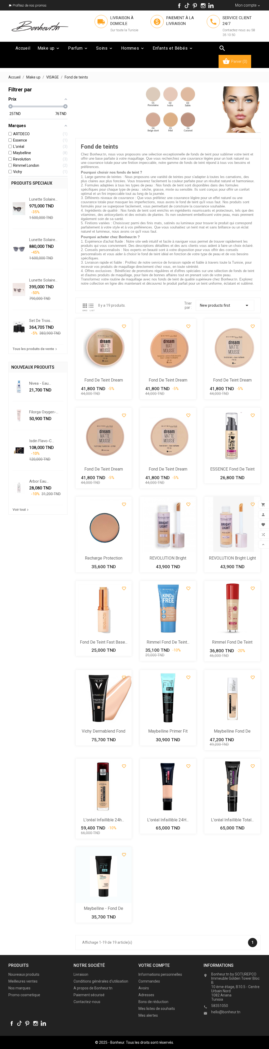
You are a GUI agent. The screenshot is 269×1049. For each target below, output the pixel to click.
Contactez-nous (87, 1002)
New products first (225, 305)
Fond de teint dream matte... (103, 381)
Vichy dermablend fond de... (103, 732)
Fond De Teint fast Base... (103, 642)
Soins (104, 48)
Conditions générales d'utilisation (101, 981)
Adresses (146, 995)
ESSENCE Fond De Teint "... (232, 470)
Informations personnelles (160, 974)
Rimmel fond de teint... (168, 642)
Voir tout (21, 510)
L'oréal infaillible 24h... (103, 819)
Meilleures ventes (23, 981)
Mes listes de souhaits (156, 1008)
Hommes (133, 48)
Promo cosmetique (24, 995)
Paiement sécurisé (89, 995)
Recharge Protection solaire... (103, 559)
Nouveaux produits (23, 974)
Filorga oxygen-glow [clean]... (42, 412)
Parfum (78, 48)
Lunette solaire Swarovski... (42, 280)
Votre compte (154, 965)
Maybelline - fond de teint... (103, 909)
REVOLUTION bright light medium (232, 559)
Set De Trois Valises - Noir (41, 320)
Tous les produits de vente (35, 349)
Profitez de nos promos (29, 5)
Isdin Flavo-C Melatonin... (40, 441)
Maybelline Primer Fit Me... (168, 732)
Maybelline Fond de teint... (232, 732)
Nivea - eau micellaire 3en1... (43, 383)
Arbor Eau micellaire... (38, 481)
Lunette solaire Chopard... (42, 199)
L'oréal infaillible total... (232, 819)
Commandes (149, 981)
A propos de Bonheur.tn (93, 988)
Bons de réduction (153, 1002)
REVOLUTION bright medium (167, 559)
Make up (49, 48)
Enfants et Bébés (173, 48)
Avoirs (143, 988)
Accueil (22, 48)
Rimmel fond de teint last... (232, 643)
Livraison (81, 974)
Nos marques (19, 988)
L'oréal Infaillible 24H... (168, 819)
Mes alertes (148, 1015)
